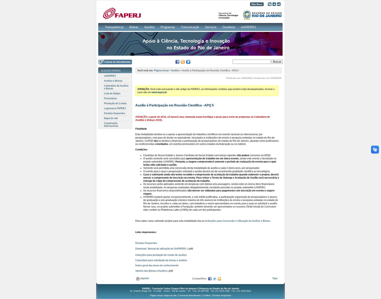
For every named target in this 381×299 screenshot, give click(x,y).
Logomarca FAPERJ (115, 108)
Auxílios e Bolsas (113, 80)
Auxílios (149, 27)
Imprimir (144, 278)
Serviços (210, 27)
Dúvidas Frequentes (146, 243)
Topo (275, 278)
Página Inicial (161, 70)
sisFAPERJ (248, 27)
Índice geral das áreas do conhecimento (157, 265)
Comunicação (190, 27)
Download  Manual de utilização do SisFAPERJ (160, 248)
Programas (168, 27)
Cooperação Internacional (111, 124)
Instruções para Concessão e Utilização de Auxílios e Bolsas (237, 221)
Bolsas (133, 27)
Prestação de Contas (115, 103)
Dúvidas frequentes (114, 113)
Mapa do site (111, 118)
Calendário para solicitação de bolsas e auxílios (161, 260)
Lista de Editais (112, 93)
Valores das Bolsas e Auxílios (151, 270)
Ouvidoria (228, 27)
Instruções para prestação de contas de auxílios (161, 255)
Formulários (110, 98)
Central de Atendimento (189, 295)
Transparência (114, 27)
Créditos (206, 295)
